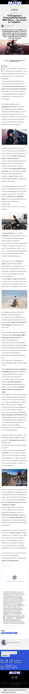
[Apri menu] (27, 2)
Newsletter (19, 660)
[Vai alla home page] (14, 3)
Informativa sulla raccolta (9, 692)
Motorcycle (14, 10)
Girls (3, 633)
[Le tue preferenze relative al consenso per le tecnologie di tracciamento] (26, 691)
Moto (15, 633)
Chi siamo (12, 686)
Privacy (17, 686)
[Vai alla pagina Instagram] (16, 677)
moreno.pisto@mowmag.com (11, 668)
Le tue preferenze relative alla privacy (15, 690)
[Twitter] (7, 660)
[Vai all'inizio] (14, 672)
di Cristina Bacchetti (9, 25)
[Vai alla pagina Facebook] (12, 677)
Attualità (9, 633)
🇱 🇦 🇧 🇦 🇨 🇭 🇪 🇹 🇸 (18, 625)
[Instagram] (12, 660)
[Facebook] (3, 660)
